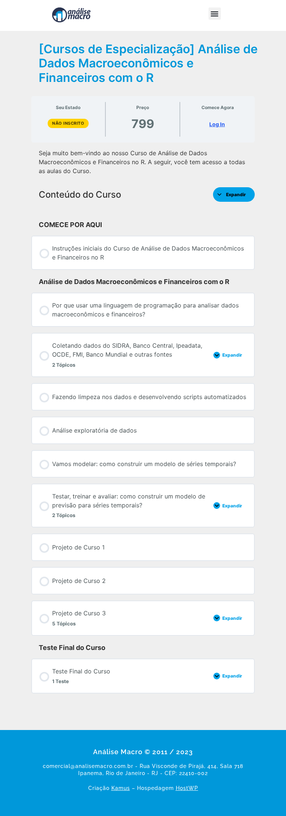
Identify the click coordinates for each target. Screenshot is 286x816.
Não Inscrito (68, 123)
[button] (215, 13)
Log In (217, 124)
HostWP (187, 788)
